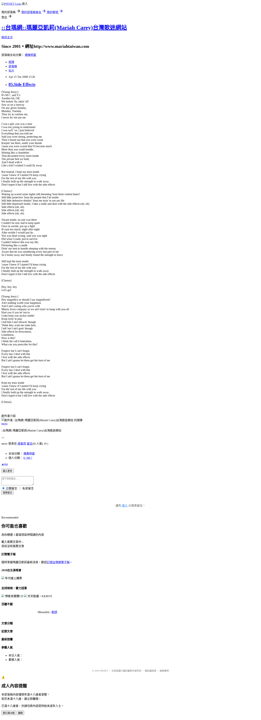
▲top (4, 464)
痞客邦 (22, 443)
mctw (4, 423)
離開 (20, 713)
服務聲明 (164, 670)
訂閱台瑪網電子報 (58, 562)
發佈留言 (7, 492)
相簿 (11, 62)
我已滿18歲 (9, 713)
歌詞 (54, 612)
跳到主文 (7, 37)
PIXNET (104, 670)
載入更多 (7, 471)
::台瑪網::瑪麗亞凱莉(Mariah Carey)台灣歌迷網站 (64, 27)
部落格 (13, 66)
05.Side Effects (22, 84)
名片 (11, 70)
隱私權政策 (150, 670)
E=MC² (27, 457)
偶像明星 (30, 54)
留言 (29, 443)
